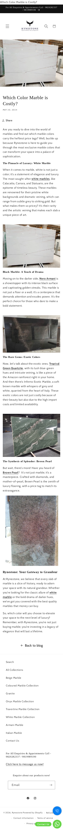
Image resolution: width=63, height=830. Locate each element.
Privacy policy (33, 823)
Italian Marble (14, 732)
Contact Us (12, 740)
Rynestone (17, 813)
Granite (10, 693)
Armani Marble (14, 724)
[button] (7, 26)
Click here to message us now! (25, 764)
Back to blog (34, 645)
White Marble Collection (20, 717)
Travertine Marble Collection (23, 709)
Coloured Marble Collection (22, 685)
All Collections (14, 669)
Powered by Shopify (33, 813)
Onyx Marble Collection (20, 701)
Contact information (23, 818)
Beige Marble (13, 677)
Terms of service (45, 818)
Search (10, 661)
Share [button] (9, 120)
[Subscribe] (51, 785)
